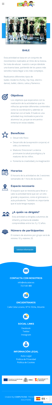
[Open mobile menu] (3, 3)
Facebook (26, 328)
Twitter (26, 331)
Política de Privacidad (26, 359)
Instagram (26, 334)
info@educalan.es (26, 282)
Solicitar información (25, 249)
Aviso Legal (26, 356)
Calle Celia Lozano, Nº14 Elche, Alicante (26, 307)
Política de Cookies (26, 362)
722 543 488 (26, 285)
